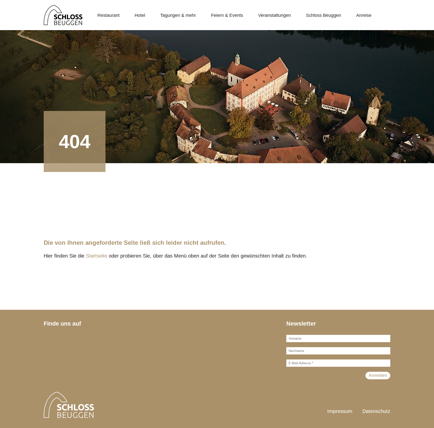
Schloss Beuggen (323, 15)
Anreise (363, 15)
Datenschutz (376, 411)
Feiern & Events (227, 15)
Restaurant (108, 15)
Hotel (140, 15)
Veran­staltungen (274, 15)
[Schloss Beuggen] (63, 15)
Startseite (96, 256)
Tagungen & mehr (178, 15)
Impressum (339, 411)
